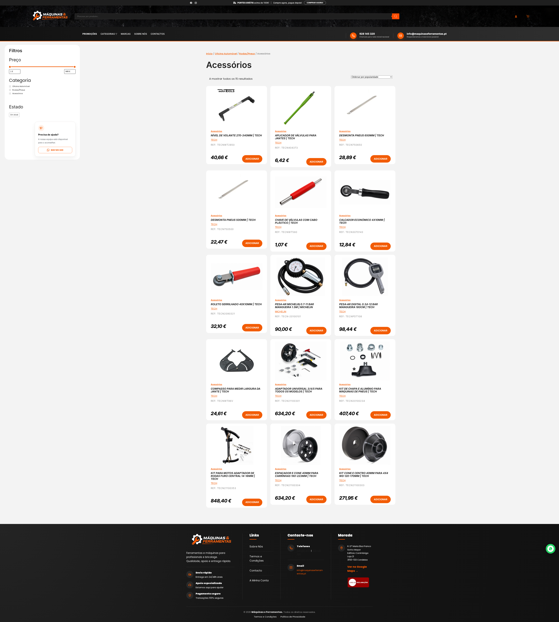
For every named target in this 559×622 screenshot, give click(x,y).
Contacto (256, 570)
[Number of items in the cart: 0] (527, 16)
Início (209, 53)
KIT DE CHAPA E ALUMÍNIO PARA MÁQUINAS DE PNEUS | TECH (360, 390)
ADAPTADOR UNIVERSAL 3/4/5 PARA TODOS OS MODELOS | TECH (298, 390)
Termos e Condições (265, 616)
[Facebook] (191, 3)
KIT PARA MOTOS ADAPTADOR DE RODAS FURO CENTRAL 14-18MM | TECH (233, 476)
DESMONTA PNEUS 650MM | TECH (361, 135)
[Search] (395, 16)
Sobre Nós (256, 546)
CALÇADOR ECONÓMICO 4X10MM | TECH (362, 221)
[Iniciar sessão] (516, 16)
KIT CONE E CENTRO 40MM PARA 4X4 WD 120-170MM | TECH (363, 474)
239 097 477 (303, 550)
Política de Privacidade (293, 616)
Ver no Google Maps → (357, 569)
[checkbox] (14, 115)
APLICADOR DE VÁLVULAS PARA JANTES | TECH (295, 137)
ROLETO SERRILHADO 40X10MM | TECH (236, 304)
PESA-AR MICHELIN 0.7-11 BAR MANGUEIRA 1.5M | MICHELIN (294, 306)
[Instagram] (195, 3)
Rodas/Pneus (247, 53)
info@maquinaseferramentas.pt (427, 33)
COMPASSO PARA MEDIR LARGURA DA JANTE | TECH (235, 390)
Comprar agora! (315, 3)
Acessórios (216, 131)
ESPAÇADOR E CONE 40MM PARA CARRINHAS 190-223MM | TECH (296, 474)
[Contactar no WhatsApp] (550, 549)
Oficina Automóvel (226, 53)
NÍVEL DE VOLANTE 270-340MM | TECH (236, 135)
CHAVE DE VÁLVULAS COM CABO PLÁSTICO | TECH (296, 221)
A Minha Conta (259, 580)
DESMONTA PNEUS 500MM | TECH (233, 220)
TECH (214, 139)
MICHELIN (280, 311)
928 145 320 (367, 33)
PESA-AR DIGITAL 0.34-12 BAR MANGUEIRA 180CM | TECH (358, 306)
